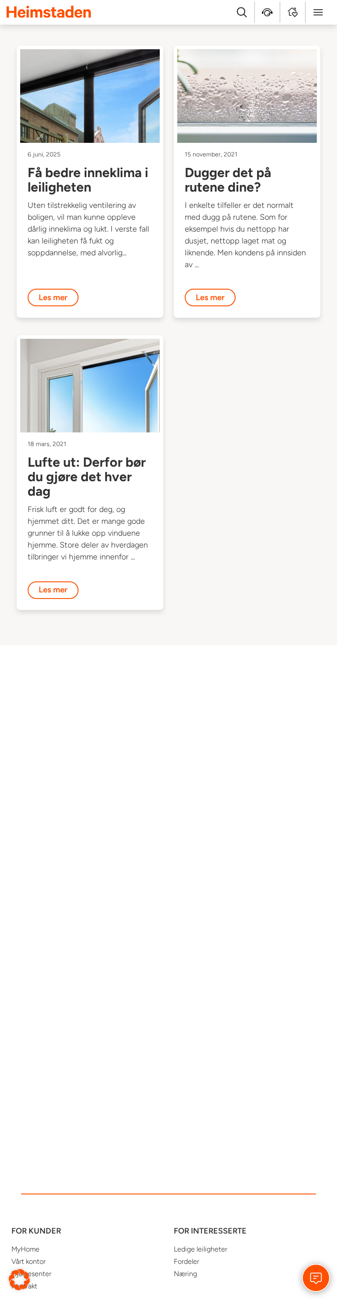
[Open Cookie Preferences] (19, 1279)
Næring (185, 1274)
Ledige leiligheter (200, 1249)
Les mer (53, 297)
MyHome (25, 1249)
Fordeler (186, 1261)
